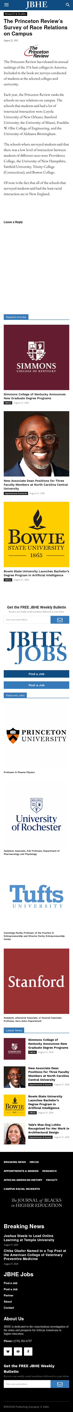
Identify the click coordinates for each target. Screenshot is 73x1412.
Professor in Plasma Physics (19, 772)
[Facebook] (28, 1351)
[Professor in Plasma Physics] (36, 735)
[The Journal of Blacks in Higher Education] (36, 5)
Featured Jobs (15, 695)
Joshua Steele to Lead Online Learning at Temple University (29, 1237)
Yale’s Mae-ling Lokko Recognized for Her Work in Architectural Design (48, 1128)
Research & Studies (15, 13)
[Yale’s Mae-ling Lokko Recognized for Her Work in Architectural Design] (14, 1134)
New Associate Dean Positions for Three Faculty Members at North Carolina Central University (36, 484)
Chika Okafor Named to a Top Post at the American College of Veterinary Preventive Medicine (35, 1254)
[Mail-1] (18, 1351)
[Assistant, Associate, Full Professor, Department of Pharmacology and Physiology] (36, 814)
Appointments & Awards (16, 493)
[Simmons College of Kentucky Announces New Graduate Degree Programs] (36, 357)
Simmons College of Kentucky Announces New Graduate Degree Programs (48, 1043)
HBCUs (8, 402)
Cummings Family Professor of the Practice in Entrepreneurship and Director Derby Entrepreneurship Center (34, 936)
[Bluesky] (8, 1351)
